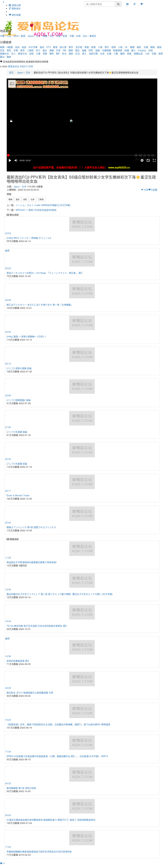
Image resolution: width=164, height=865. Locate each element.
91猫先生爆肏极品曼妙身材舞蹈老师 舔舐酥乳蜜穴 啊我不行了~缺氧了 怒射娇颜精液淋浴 (51, 819)
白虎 (102, 53)
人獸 (116, 53)
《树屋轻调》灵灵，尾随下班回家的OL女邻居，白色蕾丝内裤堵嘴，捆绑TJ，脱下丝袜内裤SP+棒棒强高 (58, 724)
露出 (2, 56)
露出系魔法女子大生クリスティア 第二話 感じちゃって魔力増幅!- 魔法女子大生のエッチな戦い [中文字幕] (59, 594)
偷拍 (24, 47)
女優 (109, 53)
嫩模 (132, 47)
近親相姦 (106, 50)
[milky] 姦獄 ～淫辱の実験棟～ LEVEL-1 (26, 336)
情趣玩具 (138, 53)
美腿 (51, 50)
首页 (11, 72)
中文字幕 (33, 47)
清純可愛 (93, 53)
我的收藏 (16, 14)
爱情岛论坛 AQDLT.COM (20, 66)
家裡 (93, 47)
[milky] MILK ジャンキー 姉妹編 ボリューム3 (29, 237)
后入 (13, 53)
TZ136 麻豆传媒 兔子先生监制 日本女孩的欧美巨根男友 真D (37, 625)
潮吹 (51, 53)
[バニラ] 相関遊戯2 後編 (19, 400)
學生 (107, 47)
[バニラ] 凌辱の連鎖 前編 (19, 368)
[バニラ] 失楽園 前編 (17, 463)
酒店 (42, 47)
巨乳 (2, 50)
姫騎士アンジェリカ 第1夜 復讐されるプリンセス (31, 527)
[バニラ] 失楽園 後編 (17, 431)
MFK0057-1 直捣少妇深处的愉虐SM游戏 (36, 209)
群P (58, 53)
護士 (133, 50)
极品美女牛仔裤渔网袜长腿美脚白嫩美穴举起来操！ (32, 562)
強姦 (84, 50)
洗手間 (78, 47)
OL (126, 47)
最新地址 (16, 8)
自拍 (17, 47)
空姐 (150, 50)
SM (64, 50)
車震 (86, 47)
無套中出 (22, 53)
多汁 (38, 50)
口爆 (38, 53)
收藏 (154, 189)
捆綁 (70, 50)
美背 (22, 50)
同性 (91, 50)
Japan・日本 (23, 72)
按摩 (160, 53)
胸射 (9, 56)
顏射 (71, 53)
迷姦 (97, 50)
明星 (129, 53)
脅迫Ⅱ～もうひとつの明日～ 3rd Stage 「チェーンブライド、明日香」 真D (44, 272)
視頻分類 (16, 5)
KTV (48, 47)
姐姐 (159, 47)
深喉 (45, 53)
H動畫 (10, 47)
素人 (84, 53)
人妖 (147, 53)
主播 (146, 47)
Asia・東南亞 (89, 35)
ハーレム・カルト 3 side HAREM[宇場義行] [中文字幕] (43, 205)
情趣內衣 (4, 53)
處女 (45, 50)
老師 (113, 47)
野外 (71, 47)
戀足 (77, 50)
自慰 (31, 53)
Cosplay (142, 50)
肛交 (77, 53)
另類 (154, 53)
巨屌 (58, 50)
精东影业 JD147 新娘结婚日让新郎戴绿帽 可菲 (30, 692)
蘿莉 (122, 53)
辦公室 (63, 47)
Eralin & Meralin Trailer (18, 495)
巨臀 (15, 50)
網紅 (139, 47)
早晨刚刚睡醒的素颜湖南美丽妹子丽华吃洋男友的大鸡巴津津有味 (39, 851)
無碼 (2, 47)
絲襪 (126, 50)
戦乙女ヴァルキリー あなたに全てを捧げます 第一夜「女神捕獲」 (40, 304)
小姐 (120, 47)
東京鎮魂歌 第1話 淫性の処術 (21, 788)
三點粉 (30, 50)
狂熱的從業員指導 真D (18, 660)
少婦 (100, 47)
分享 (145, 189)
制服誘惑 (117, 50)
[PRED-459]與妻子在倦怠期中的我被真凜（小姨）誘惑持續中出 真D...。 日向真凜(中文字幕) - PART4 (57, 756)
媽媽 (152, 47)
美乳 (9, 50)
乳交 (64, 53)
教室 (55, 47)
